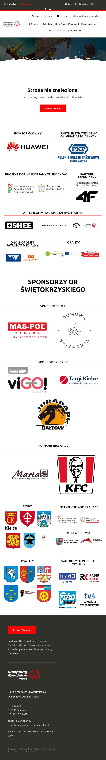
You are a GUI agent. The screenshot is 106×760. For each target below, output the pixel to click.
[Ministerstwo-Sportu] (51, 185)
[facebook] (45, 9)
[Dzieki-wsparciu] (90, 252)
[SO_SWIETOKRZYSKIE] (11, 21)
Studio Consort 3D (41, 752)
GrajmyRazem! (26, 4)
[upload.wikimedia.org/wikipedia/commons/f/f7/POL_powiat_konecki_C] (44, 586)
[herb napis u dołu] (11, 512)
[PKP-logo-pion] (78, 143)
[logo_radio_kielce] (89, 574)
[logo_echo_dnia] (67, 592)
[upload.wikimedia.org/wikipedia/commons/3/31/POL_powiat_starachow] (11, 586)
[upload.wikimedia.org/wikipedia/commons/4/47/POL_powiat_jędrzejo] (11, 566)
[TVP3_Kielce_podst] (67, 573)
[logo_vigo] (27, 368)
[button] (92, 4)
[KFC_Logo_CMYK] (76, 456)
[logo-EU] (61, 252)
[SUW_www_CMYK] (91, 538)
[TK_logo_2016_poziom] (78, 376)
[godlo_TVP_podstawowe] (13, 255)
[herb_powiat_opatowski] (44, 566)
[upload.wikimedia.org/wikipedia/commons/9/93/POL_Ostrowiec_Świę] (44, 512)
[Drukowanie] (44, 534)
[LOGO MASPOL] (27, 323)
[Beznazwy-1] (66, 538)
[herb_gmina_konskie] (13, 534)
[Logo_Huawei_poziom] (27, 140)
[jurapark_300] (53, 396)
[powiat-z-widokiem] (27, 591)
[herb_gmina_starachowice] (29, 534)
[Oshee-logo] (19, 222)
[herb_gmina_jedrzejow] (27, 512)
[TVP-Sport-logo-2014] (31, 255)
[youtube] (50, 9)
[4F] (87, 190)
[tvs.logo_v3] (89, 594)
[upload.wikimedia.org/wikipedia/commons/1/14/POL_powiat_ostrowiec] (27, 566)
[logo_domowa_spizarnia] (74, 312)
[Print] (30, 470)
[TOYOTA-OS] (84, 224)
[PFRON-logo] (21, 184)
